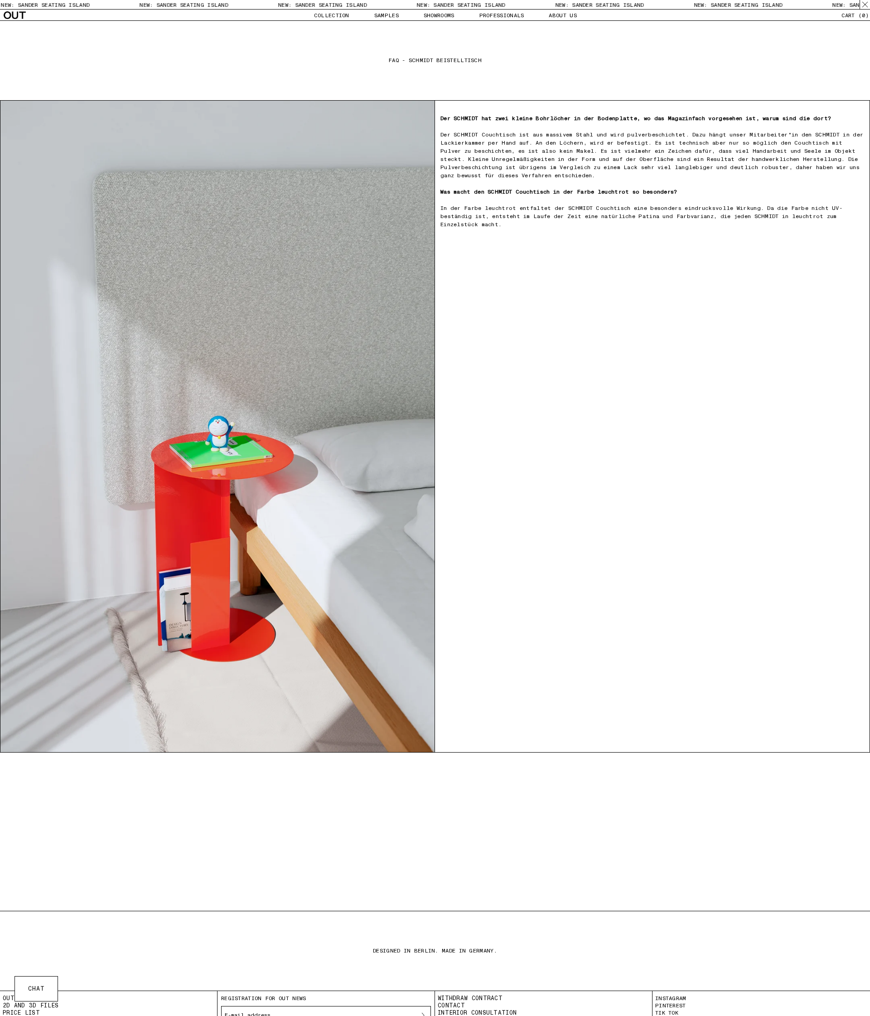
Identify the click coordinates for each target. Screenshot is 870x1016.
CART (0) (855, 15)
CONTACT (451, 1005)
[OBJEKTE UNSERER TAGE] (15, 15)
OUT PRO (16, 998)
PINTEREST (670, 1005)
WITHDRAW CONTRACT (470, 998)
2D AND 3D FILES (31, 1005)
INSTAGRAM (670, 998)
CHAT (36, 988)
